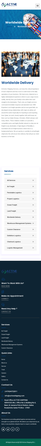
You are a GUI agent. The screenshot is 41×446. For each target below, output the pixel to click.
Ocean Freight (12, 205)
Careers (3, 373)
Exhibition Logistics (14, 236)
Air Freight (10, 186)
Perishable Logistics (14, 193)
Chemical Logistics (14, 242)
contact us (6, 311)
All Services (11, 180)
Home (9, 26)
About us (4, 363)
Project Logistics (13, 199)
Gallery (3, 376)
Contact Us (4, 380)
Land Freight (11, 211)
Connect (4, 299)
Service (3, 366)
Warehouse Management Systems (19, 223)
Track (3, 369)
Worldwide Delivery (13, 217)
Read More (5, 286)
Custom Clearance (13, 229)
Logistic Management (15, 248)
